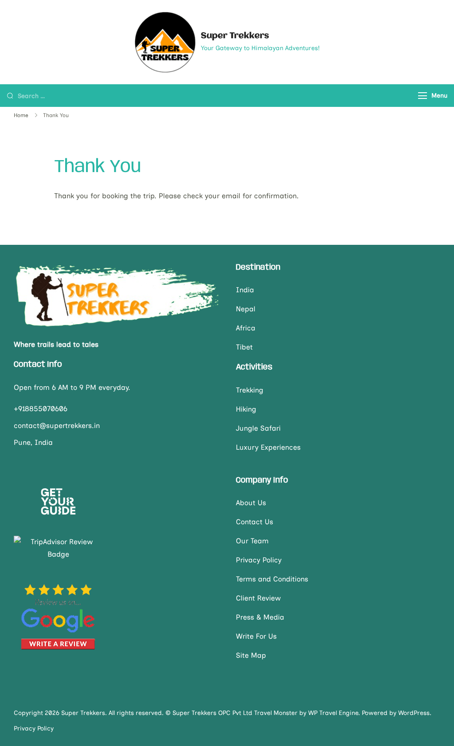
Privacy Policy (259, 560)
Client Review (258, 598)
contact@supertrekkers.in (57, 425)
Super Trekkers (235, 35)
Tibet (244, 347)
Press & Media (260, 617)
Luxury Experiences (268, 447)
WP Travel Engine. (334, 713)
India (245, 290)
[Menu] (422, 95)
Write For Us (256, 636)
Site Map (251, 655)
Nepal (245, 309)
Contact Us (254, 522)
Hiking (246, 409)
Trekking (249, 390)
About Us (251, 503)
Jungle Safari (258, 428)
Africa (245, 328)
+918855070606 (40, 408)
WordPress (414, 713)
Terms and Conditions (272, 579)
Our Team (252, 541)
